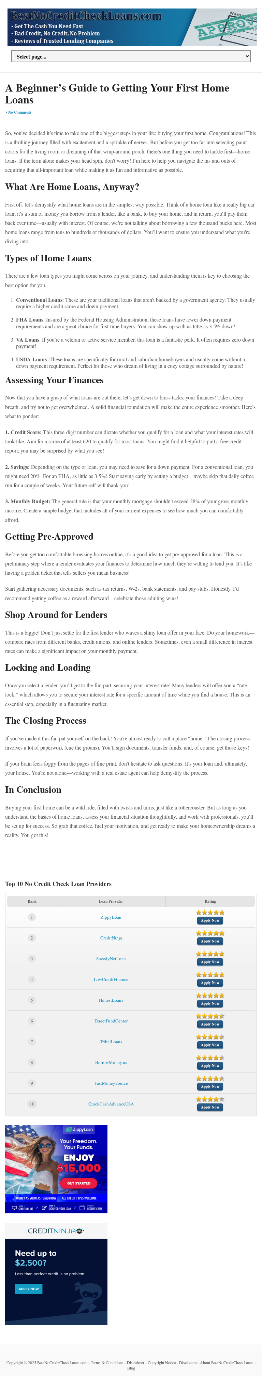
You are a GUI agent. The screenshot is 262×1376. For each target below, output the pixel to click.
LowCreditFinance (111, 979)
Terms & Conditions (107, 1362)
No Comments (19, 112)
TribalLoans (111, 1041)
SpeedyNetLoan (111, 958)
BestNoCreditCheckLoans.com (62, 1362)
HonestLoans (111, 1000)
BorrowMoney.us (111, 1062)
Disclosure (187, 1362)
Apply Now (210, 920)
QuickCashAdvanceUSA (111, 1104)
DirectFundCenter (111, 1021)
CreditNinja (111, 938)
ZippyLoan (111, 917)
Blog (131, 1368)
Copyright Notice (162, 1362)
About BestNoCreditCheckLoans (226, 1362)
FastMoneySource (111, 1083)
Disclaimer (135, 1362)
